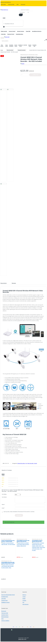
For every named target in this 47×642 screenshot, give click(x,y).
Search (45, 40)
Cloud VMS (28, 31)
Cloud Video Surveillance (11, 45)
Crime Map (3, 34)
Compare (24, 600)
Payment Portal (10, 34)
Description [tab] (3, 283)
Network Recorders (21, 50)
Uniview (4, 539)
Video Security (4, 31)
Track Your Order (11, 4)
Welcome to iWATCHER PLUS (5, 2)
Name (3, 504)
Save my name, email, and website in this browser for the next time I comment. (19, 511)
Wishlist (24, 598)
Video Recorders (10, 50)
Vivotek (36, 54)
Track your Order (4, 613)
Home (1, 50)
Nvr (28, 54)
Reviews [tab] (14, 283)
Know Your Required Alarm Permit (8, 594)
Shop (18, 4)
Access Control (12, 31)
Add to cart (35, 74)
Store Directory (25, 604)
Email (3, 508)
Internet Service (20, 31)
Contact (24, 596)
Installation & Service (36, 31)
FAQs (2, 618)
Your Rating (4, 494)
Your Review (4, 497)
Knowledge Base (19, 34)
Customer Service (4, 614)
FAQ (23, 602)
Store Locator (3, 4)
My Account (23, 4)
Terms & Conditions (5, 620)
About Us (24, 594)
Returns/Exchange (4, 616)
